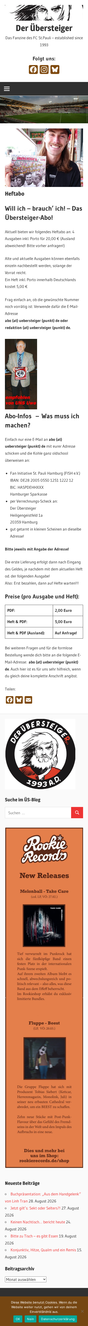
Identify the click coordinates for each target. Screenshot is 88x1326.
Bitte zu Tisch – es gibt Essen (34, 1235)
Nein (30, 1319)
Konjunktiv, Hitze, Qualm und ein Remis (43, 1249)
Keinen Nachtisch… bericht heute (38, 1221)
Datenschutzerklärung (58, 1319)
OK (18, 1319)
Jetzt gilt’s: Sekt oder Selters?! (36, 1208)
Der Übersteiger (44, 28)
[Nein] (82, 1311)
